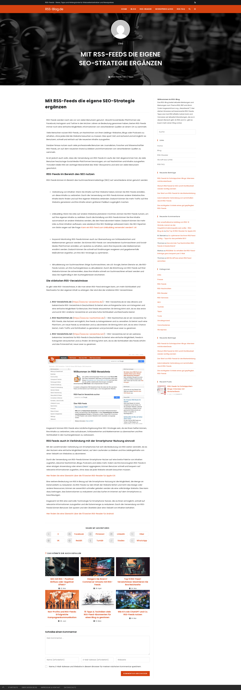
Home (160, 146)
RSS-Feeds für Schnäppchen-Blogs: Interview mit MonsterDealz (180, 389)
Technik (160, 307)
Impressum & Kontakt (50, 687)
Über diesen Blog (29, 687)
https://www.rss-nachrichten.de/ (89, 318)
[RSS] (195, 2)
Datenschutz (70, 687)
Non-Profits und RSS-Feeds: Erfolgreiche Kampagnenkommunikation (62, 614)
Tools (159, 316)
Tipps (130, 76)
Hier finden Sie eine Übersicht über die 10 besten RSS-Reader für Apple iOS (80, 475)
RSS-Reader (162, 155)
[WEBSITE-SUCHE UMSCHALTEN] (189, 9)
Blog (159, 150)
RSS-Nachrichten (164, 288)
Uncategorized (163, 320)
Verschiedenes (163, 325)
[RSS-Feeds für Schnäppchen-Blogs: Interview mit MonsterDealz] (161, 390)
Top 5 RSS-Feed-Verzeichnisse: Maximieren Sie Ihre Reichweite (132, 582)
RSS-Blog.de (54, 9)
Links (159, 275)
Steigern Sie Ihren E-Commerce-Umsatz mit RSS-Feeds (97, 582)
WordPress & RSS (165, 160)
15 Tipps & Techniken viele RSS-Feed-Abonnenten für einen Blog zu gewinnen (97, 614)
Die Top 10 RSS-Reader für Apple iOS (181, 231)
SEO (125, 76)
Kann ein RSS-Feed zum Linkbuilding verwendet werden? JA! (109, 227)
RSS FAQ (161, 164)
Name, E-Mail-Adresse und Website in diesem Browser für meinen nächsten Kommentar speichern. (95, 666)
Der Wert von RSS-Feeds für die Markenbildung (176, 193)
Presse (160, 279)
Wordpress (162, 329)
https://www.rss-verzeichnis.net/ (89, 334)
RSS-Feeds (116, 76)
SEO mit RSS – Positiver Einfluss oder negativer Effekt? (62, 582)
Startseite (13, 687)
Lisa (120, 43)
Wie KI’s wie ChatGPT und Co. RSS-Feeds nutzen (133, 613)
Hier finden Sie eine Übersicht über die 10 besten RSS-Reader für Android (80, 513)
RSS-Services (162, 297)
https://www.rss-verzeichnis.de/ (88, 302)
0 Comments (177, 394)
